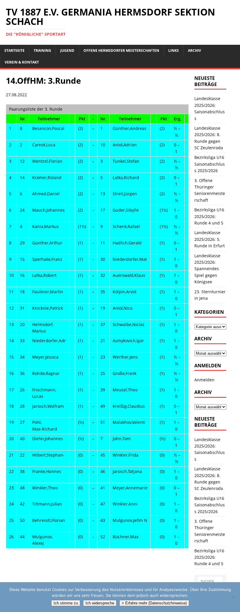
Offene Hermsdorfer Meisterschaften (121, 50)
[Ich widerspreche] (233, 597)
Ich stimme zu (66, 603)
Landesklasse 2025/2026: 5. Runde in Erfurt (209, 239)
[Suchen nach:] (210, 581)
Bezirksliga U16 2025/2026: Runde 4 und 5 (209, 216)
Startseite (14, 50)
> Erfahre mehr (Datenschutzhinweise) (154, 603)
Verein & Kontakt (22, 62)
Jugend (67, 50)
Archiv (194, 50)
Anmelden (204, 380)
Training (42, 50)
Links (173, 50)
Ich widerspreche (99, 603)
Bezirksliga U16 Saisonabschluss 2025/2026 (209, 164)
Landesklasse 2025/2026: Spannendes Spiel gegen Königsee (207, 269)
